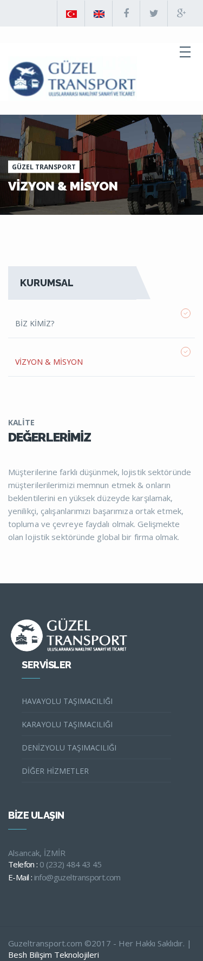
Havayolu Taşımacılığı (67, 701)
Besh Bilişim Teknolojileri (53, 954)
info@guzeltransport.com (77, 877)
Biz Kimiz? (34, 323)
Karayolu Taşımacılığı (67, 724)
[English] (98, 14)
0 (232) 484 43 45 (71, 864)
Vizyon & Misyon (49, 362)
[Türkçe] (70, 14)
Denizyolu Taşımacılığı (69, 747)
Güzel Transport (44, 167)
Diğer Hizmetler (55, 771)
